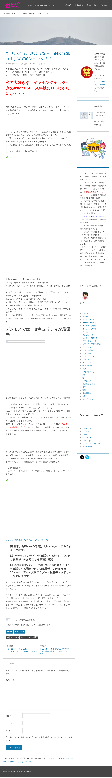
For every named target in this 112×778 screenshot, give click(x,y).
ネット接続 (86, 353)
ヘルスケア (86, 362)
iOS (11, 637)
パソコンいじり (88, 356)
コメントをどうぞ (38, 64)
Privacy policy (92, 5)
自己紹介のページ (11, 14)
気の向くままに (88, 384)
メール (9, 723)
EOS (7, 637)
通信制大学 (86, 393)
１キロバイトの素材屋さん (92, 443)
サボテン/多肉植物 (89, 338)
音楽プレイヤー (88, 399)
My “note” (67, 5)
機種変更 (35, 637)
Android (85, 313)
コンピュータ (87, 335)
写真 (84, 368)
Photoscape (86, 440)
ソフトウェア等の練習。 (92, 344)
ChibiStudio (86, 437)
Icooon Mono (87, 446)
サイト (8, 731)
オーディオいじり (89, 322)
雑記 (84, 396)
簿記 (84, 387)
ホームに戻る (43, 14)
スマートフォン (25, 637)
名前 (8, 716)
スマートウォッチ (89, 341)
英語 (84, 390)
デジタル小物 (87, 350)
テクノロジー (19, 632)
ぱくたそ (85, 431)
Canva (84, 434)
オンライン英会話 (89, 325)
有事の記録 (86, 381)
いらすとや (86, 428)
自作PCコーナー (28, 14)
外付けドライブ (88, 372)
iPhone (9, 632)
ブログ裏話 (86, 359)
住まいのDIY (87, 365)
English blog (79, 5)
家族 (84, 375)
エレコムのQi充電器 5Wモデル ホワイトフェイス (27, 540)
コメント (10, 680)
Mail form (104, 5)
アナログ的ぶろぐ (89, 319)
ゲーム (85, 332)
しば (25, 64)
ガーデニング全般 (89, 329)
